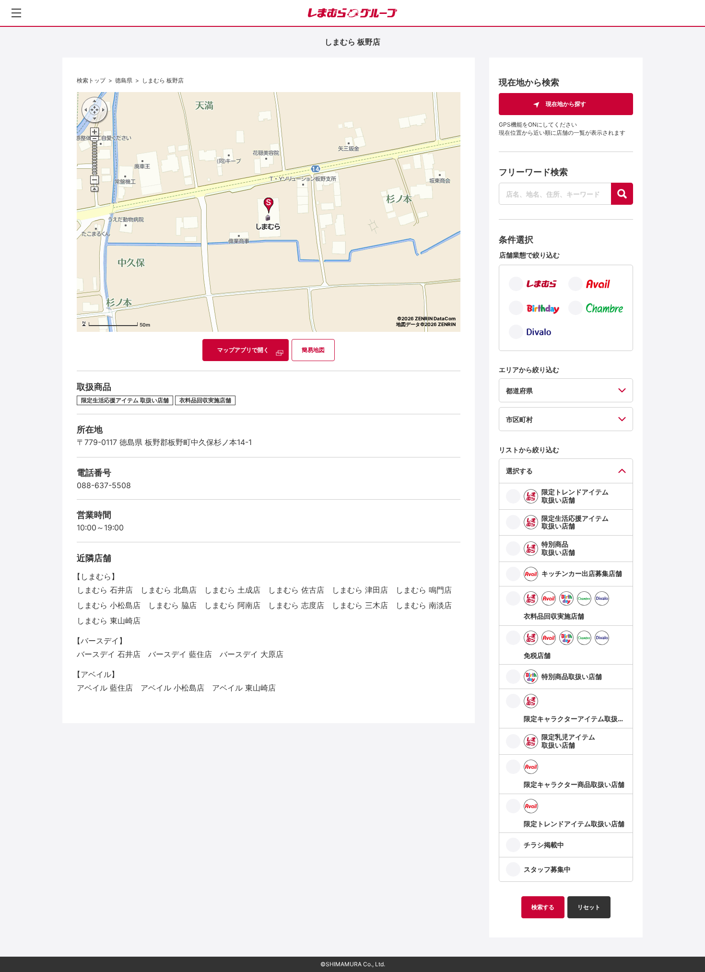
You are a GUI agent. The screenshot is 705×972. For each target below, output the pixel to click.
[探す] (622, 194)
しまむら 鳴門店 (424, 590)
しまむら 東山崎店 (109, 620)
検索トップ (91, 80)
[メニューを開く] (16, 13)
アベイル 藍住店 (105, 687)
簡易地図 (313, 349)
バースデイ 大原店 (251, 654)
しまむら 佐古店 (296, 590)
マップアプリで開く (243, 349)
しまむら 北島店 (169, 590)
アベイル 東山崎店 (244, 687)
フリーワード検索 (533, 172)
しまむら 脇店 (172, 605)
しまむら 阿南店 (232, 605)
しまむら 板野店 (163, 80)
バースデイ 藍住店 (180, 654)
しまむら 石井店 (105, 590)
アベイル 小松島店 (172, 687)
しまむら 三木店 (360, 605)
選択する (519, 471)
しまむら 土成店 (232, 590)
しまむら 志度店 (296, 605)
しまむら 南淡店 (424, 605)
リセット (588, 907)
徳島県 (123, 80)
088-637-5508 (104, 485)
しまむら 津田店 (360, 590)
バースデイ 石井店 (109, 654)
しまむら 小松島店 (109, 605)
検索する (542, 907)
